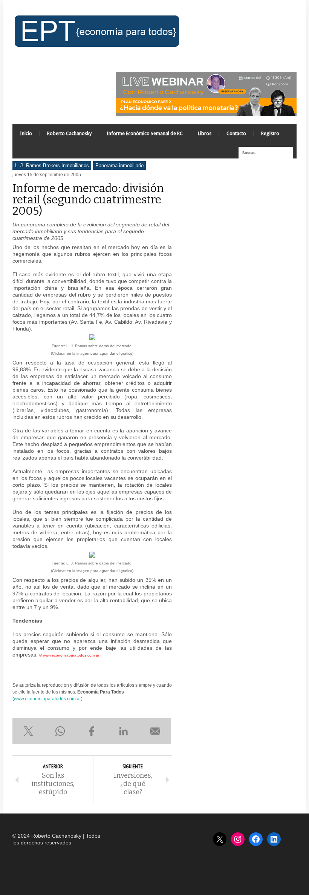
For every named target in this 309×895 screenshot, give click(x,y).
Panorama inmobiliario (119, 165)
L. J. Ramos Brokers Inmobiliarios (52, 165)
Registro (270, 133)
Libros (204, 133)
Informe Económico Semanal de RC (145, 133)
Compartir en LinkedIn (123, 731)
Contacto (236, 133)
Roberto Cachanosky (69, 133)
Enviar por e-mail (155, 731)
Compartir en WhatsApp (60, 731)
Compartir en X (28, 731)
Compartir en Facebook (91, 731)
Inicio (26, 133)
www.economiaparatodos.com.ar (47, 698)
